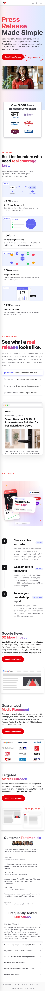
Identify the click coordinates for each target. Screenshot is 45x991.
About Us (17, 985)
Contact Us (25, 985)
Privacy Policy (29, 988)
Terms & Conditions (17, 988)
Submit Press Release (13, 57)
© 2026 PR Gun (8, 985)
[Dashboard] (33, 3)
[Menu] (41, 3)
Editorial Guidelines (36, 985)
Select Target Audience (13, 798)
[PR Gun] (5, 3)
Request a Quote (34, 58)
